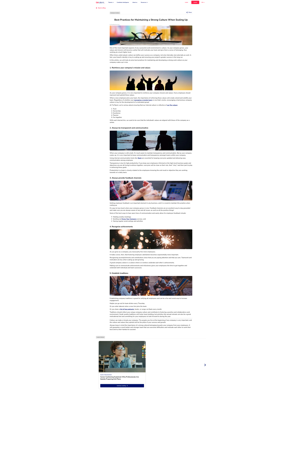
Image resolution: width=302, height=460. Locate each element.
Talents (110, 2)
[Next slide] (205, 365)
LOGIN (186, 2)
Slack (140, 158)
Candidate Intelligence (123, 2)
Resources (143, 2)
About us (134, 2)
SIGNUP (195, 2)
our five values (172, 105)
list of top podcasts (127, 309)
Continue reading (121, 385)
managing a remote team (143, 100)
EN (202, 2)
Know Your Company (129, 219)
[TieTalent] (100, 2)
